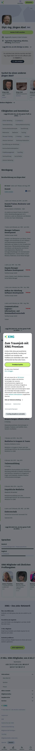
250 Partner (20, 377)
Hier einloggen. (9, 371)
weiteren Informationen (15, 394)
